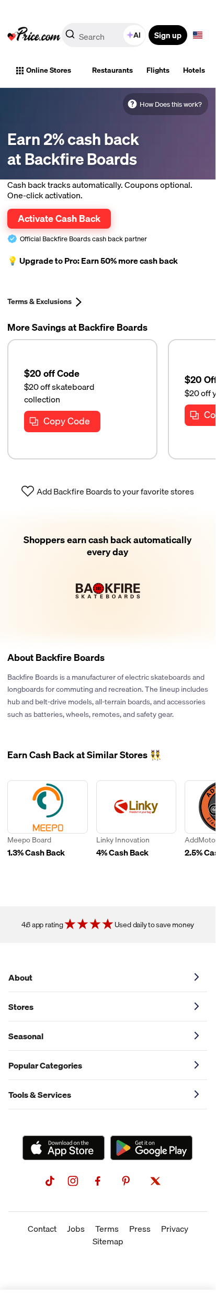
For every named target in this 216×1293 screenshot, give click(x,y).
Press (140, 1228)
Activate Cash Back (59, 218)
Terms (107, 1228)
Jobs (76, 1228)
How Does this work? (171, 104)
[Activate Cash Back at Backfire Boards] (107, 577)
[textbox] (197, 35)
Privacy (174, 1228)
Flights (157, 70)
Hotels (194, 70)
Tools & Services (39, 1094)
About (20, 977)
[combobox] (105, 35)
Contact (42, 1228)
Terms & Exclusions (39, 301)
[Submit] (70, 37)
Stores (20, 1007)
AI (137, 35)
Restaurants (112, 70)
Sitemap (108, 1241)
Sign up (167, 35)
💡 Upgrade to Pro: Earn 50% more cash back (92, 260)
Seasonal (25, 1036)
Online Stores (48, 70)
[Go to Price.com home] (34, 35)
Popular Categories (45, 1065)
